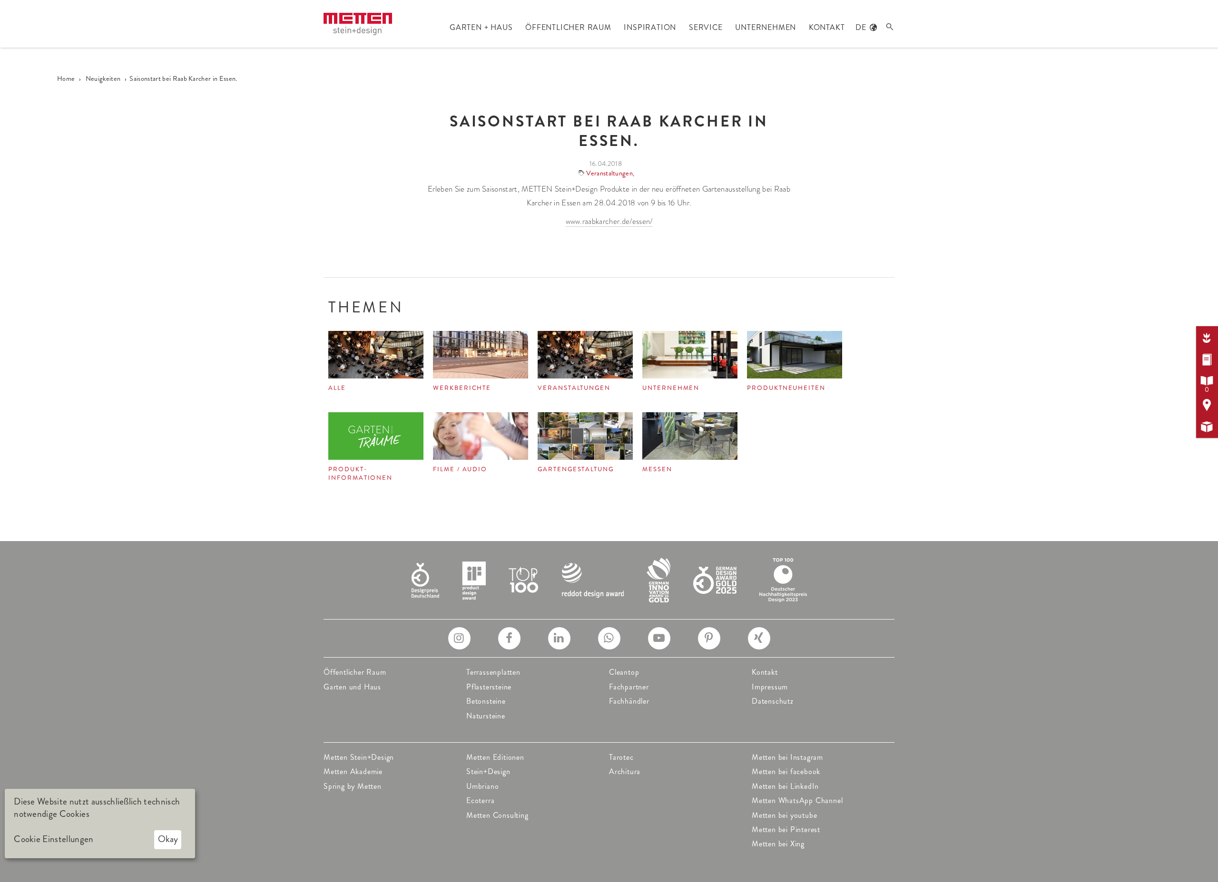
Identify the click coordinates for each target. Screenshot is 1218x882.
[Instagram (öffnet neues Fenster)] (459, 638)
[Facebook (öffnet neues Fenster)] (509, 638)
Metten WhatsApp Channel (797, 800)
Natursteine (485, 715)
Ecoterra (480, 800)
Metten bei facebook (786, 771)
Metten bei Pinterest (786, 829)
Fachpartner (629, 686)
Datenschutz (773, 701)
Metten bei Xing (778, 843)
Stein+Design (488, 771)
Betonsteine (486, 701)
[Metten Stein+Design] (358, 24)
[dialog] (100, 823)
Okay (168, 839)
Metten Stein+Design (359, 757)
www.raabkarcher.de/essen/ (609, 221)
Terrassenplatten (493, 672)
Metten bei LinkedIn (785, 786)
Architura (624, 771)
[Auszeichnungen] (609, 578)
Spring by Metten (353, 786)
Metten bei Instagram (787, 757)
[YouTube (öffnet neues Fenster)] (659, 638)
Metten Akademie (353, 771)
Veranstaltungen (609, 173)
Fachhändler (629, 701)
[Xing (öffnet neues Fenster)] (759, 638)
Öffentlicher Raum (355, 672)
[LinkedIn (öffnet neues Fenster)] (559, 638)
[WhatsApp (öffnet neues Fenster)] (609, 638)
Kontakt (765, 672)
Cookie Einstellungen (53, 839)
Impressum (770, 686)
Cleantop (624, 672)
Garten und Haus (352, 686)
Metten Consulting (497, 815)
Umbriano (482, 786)
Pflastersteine (488, 686)
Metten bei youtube (784, 815)
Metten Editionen (495, 757)
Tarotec (621, 757)
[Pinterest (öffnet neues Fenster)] (709, 638)
